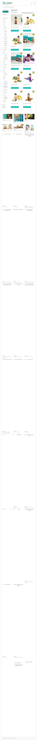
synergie (4, 95)
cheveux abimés (5, 31)
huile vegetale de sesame (5, 57)
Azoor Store (7, 738)
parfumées (4, 66)
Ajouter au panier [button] (27, 49)
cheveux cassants (5, 33)
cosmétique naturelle (5, 43)
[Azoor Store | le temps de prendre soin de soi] (8, 2)
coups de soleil (5, 45)
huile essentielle (5, 55)
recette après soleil (5, 74)
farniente (4, 50)
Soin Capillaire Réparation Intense (5, 84)
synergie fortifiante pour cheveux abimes (5, 98)
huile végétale (5, 59)
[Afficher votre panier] (31, 3)
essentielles (5, 49)
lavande (4, 61)
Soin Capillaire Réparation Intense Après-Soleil (5, 86)
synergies (4, 100)
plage (4, 69)
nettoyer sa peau (5, 64)
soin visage (5, 90)
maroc (4, 62)
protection (4, 72)
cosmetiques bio (5, 39)
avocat (4, 22)
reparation (4, 76)
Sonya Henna (5, 92)
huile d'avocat (5, 53)
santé (4, 79)
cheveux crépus (5, 35)
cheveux (4, 29)
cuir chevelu (5, 47)
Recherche (5, 11)
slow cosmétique (5, 81)
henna (4, 52)
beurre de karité (5, 27)
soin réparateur (5, 89)
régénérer (4, 77)
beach (4, 25)
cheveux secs (5, 37)
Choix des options (15, 30)
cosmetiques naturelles (5, 41)
